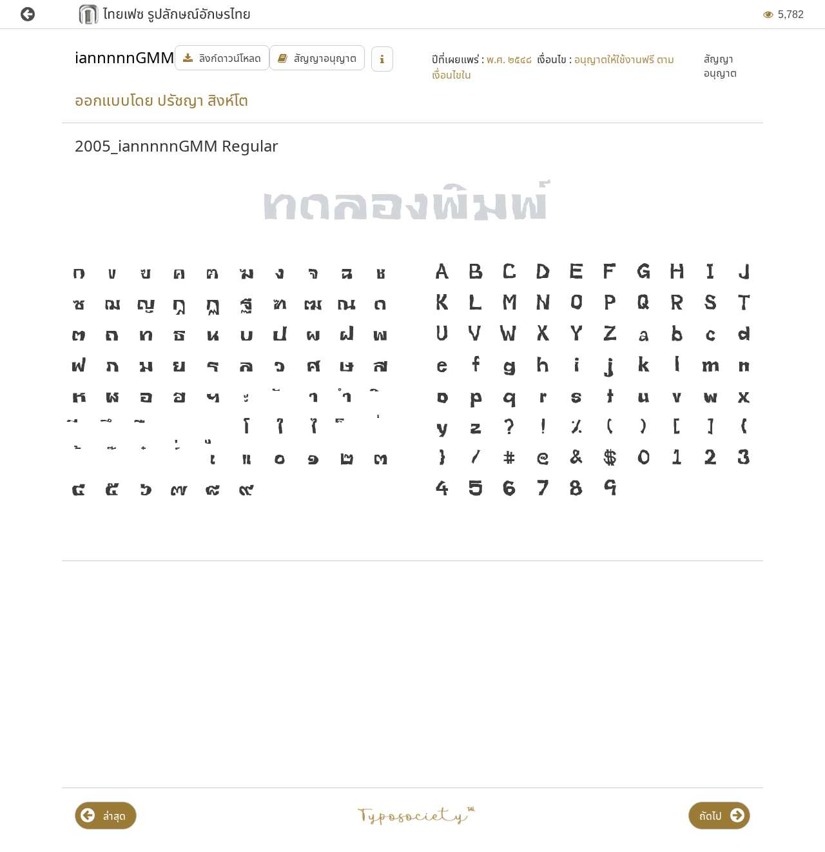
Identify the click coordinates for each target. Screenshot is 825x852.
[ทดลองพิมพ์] (412, 206)
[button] (37, 14)
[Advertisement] (234, 674)
